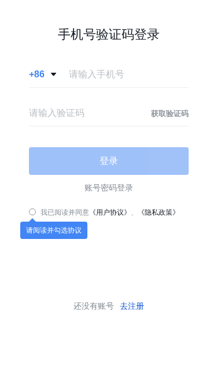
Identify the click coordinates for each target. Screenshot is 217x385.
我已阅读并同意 (65, 212)
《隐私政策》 (158, 212)
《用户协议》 (110, 212)
